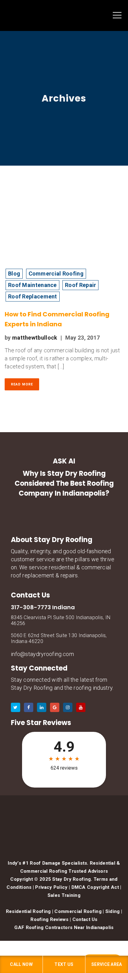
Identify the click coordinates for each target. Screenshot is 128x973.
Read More (22, 384)
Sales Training (64, 895)
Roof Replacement (32, 296)
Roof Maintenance (32, 285)
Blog (14, 273)
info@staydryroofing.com (42, 654)
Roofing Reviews (49, 919)
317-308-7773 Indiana (43, 607)
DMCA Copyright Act (95, 887)
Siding (112, 911)
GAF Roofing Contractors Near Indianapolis (63, 927)
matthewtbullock (34, 337)
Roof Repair (80, 285)
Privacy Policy (51, 887)
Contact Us (85, 919)
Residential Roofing (28, 911)
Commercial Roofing (56, 273)
